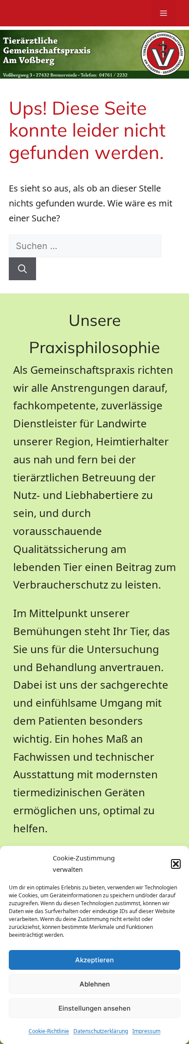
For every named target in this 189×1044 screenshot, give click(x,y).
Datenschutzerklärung (100, 1031)
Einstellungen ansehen (94, 1008)
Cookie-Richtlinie (49, 1031)
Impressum (146, 1031)
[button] (175, 864)
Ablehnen (95, 984)
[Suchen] (22, 268)
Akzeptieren (94, 960)
